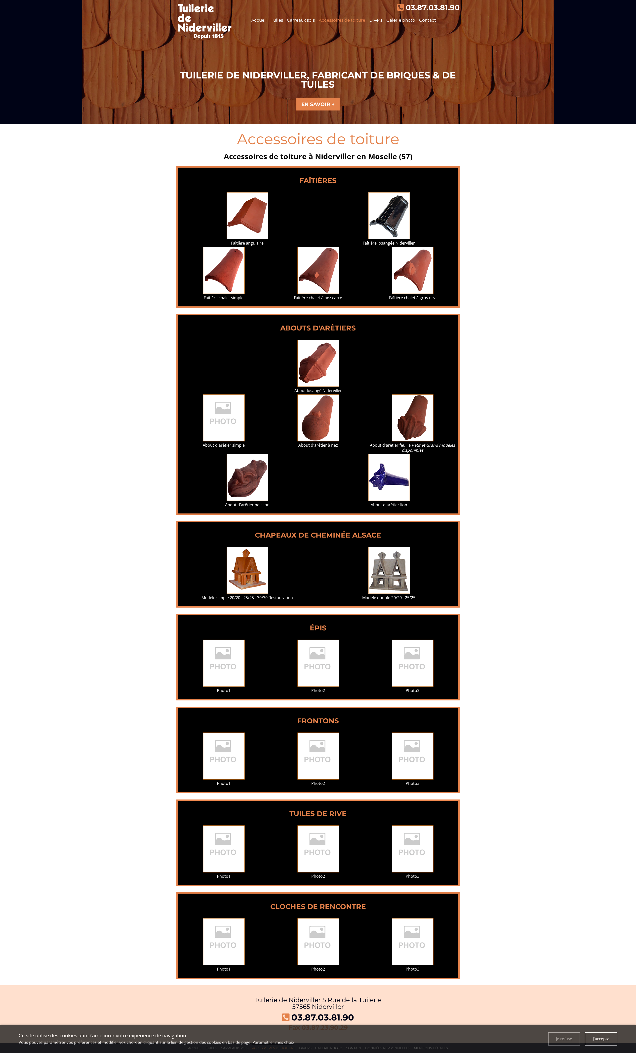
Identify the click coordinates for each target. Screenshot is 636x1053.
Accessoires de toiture (342, 20)
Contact (427, 20)
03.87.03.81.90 (322, 1017)
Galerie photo (400, 20)
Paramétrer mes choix (273, 1042)
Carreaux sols (301, 20)
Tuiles (277, 20)
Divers (375, 20)
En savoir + (318, 104)
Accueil (259, 20)
